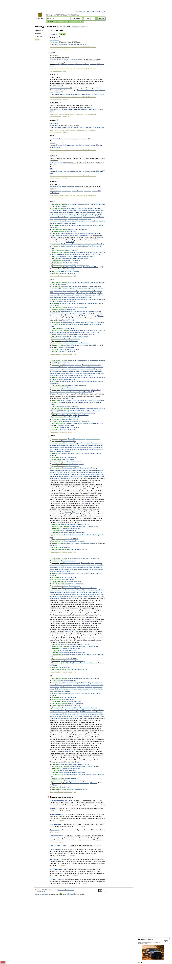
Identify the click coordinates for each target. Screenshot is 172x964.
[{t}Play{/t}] (59, 37)
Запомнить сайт (81, 11)
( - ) (70, 242)
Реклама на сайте (69, 889)
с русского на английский (80, 27)
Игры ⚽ (79, 21)
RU (103, 11)
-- (58, 44)
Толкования (51, 21)
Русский (37, 39)
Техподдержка (61, 889)
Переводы (61, 21)
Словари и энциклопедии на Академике (62, 15)
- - (76, 265)
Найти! (101, 18)
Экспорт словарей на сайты (42, 894)
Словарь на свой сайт (94, 11)
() (55, 139)
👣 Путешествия (41, 891)
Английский (38, 33)
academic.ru (40, 21)
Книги (69, 21)
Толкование (54, 34)
